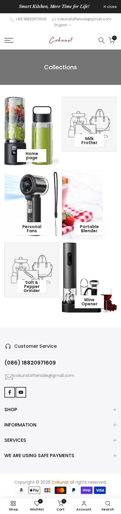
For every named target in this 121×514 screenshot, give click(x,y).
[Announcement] (53, 6)
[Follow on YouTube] (21, 392)
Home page (32, 156)
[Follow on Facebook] (9, 392)
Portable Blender (89, 229)
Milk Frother (89, 141)
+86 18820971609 (30, 19)
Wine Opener (89, 302)
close (111, 7)
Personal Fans (31, 229)
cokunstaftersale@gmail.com (84, 19)
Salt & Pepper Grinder (31, 286)
